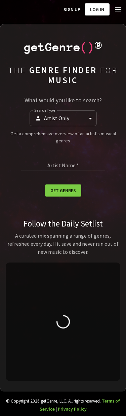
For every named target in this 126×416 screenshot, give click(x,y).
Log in (97, 9)
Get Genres (63, 190)
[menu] (118, 9)
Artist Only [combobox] (56, 118)
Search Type (44, 110)
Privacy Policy (72, 409)
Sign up (72, 9)
